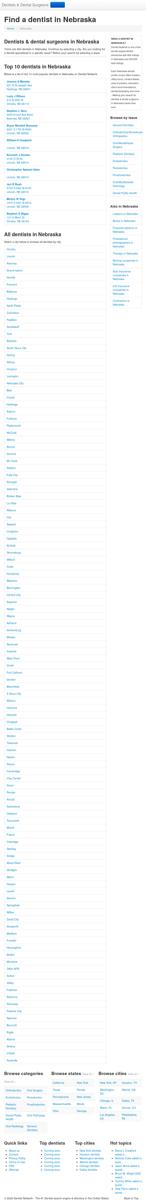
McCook (12, 432)
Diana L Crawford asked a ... (125, 1152)
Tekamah (12, 743)
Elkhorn (11, 701)
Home (10, 28)
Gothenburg (14, 630)
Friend (10, 835)
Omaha (11, 249)
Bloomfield (13, 686)
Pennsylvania (61, 1097)
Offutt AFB (13, 969)
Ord (9, 517)
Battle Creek (14, 729)
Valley (10, 983)
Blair (9, 390)
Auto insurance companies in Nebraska (122, 275)
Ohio (56, 1111)
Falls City (12, 475)
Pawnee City (14, 1011)
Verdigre (12, 870)
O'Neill (10, 1053)
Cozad (10, 397)
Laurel (10, 891)
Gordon (11, 679)
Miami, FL (106, 1108)
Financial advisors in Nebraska (125, 230)
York (9, 334)
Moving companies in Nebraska (125, 262)
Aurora (11, 447)
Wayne (11, 616)
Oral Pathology (36, 1115)
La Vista (11, 503)
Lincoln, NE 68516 (19, 144)
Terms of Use (17, 1162)
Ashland (11, 623)
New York (82, 1083)
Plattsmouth (14, 425)
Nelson (11, 757)
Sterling (11, 849)
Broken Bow (14, 496)
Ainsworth (12, 926)
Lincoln (11, 256)
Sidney (11, 362)
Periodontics (120, 168)
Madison (12, 933)
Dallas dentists (88, 1169)
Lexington (12, 376)
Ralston (11, 468)
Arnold (10, 799)
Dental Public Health (125, 193)
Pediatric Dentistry (124, 154)
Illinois (80, 1104)
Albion (10, 877)
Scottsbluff (13, 327)
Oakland (12, 813)
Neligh (10, 609)
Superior (12, 602)
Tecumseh (13, 820)
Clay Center (14, 778)
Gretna (11, 1046)
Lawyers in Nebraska (125, 214)
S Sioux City (14, 693)
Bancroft (12, 1025)
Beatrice (12, 341)
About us (14, 1150)
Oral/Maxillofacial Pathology (123, 184)
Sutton (10, 976)
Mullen (11, 954)
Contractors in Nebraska (121, 302)
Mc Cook (12, 461)
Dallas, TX (128, 1100)
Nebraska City (15, 383)
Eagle (10, 1032)
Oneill (10, 665)
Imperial (11, 651)
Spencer (12, 1018)
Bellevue (12, 291)
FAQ (11, 1166)
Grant (10, 785)
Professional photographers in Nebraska (123, 242)
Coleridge (12, 842)
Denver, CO (129, 1108)
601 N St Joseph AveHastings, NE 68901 (19, 85)
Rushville (12, 1060)
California (58, 1083)
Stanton (11, 898)
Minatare (12, 962)
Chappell (12, 722)
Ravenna (12, 997)
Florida (81, 1090)
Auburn (11, 411)
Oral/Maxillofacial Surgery (123, 145)
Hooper (11, 884)
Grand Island (14, 270)
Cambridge (13, 771)
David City (13, 919)
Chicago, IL (107, 1100)
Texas (56, 1090)
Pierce (10, 764)
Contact (13, 1154)
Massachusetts (62, 1104)
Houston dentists (90, 1154)
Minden (11, 637)
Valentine (12, 489)
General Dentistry (123, 125)
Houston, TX (129, 1083)
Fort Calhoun (14, 672)
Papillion (12, 320)
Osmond (12, 708)
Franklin (11, 940)
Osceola (12, 715)
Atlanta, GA (129, 1090)
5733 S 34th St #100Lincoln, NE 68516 (19, 188)
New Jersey (84, 1097)
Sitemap (14, 1169)
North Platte (14, 306)
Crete (10, 566)
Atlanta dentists (89, 1162)
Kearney (12, 263)
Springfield (13, 905)
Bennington (13, 588)
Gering (11, 355)
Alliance (11, 510)
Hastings (12, 298)
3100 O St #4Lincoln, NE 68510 (18, 158)
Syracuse (12, 644)
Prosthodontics (122, 175)
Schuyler (12, 482)
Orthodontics (13, 1090)
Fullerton (12, 990)
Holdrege (12, 404)
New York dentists (90, 1150)
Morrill (10, 827)
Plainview (12, 1004)
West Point (13, 658)
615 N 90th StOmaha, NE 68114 (18, 100)
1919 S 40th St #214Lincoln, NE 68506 (19, 202)
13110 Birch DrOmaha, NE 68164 (18, 217)
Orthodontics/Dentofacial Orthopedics (127, 134)
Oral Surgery (34, 1090)
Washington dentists (92, 1158)
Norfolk (11, 277)
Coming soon (52, 1150)
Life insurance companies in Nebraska (121, 289)
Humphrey (13, 574)
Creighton (12, 531)
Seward (11, 524)
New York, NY (108, 1083)
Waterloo (12, 581)
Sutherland (13, 806)
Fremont (12, 284)
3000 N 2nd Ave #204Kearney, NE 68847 (20, 114)
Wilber (10, 912)
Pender (11, 792)
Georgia (81, 1111)
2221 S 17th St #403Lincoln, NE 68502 (22, 129)
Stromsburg (14, 552)
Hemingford (14, 947)
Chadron (12, 369)
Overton (11, 750)
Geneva (11, 454)
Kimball (11, 545)
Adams (11, 1039)
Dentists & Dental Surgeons (25, 4)
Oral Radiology (15, 1126)
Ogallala (12, 538)
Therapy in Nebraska (125, 253)
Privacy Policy (17, 1158)
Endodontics (120, 161)
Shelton (11, 736)
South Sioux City (16, 348)
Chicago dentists (90, 1166)
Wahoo (11, 440)
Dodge (11, 856)
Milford (11, 559)
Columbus (13, 313)
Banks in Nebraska (124, 221)
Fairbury (12, 418)
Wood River (14, 863)
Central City (14, 595)
